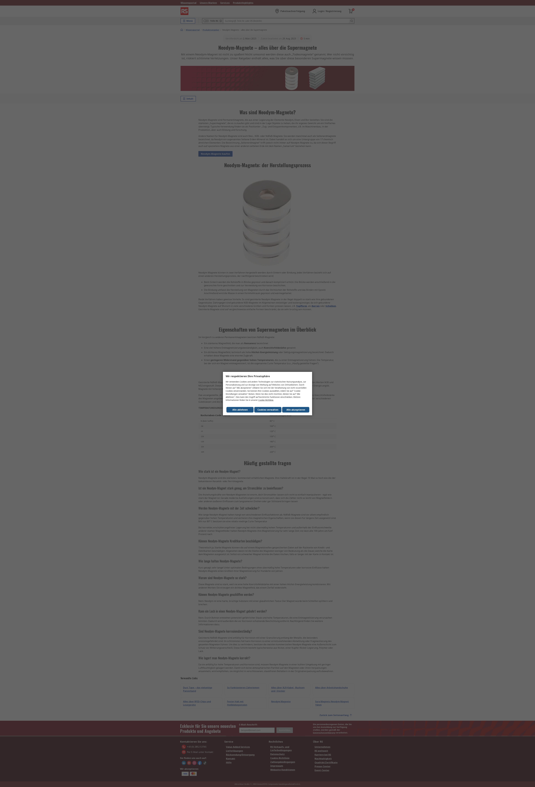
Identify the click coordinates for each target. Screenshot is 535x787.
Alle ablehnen (240, 409)
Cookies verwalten (267, 409)
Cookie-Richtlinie (265, 400)
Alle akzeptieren (295, 409)
